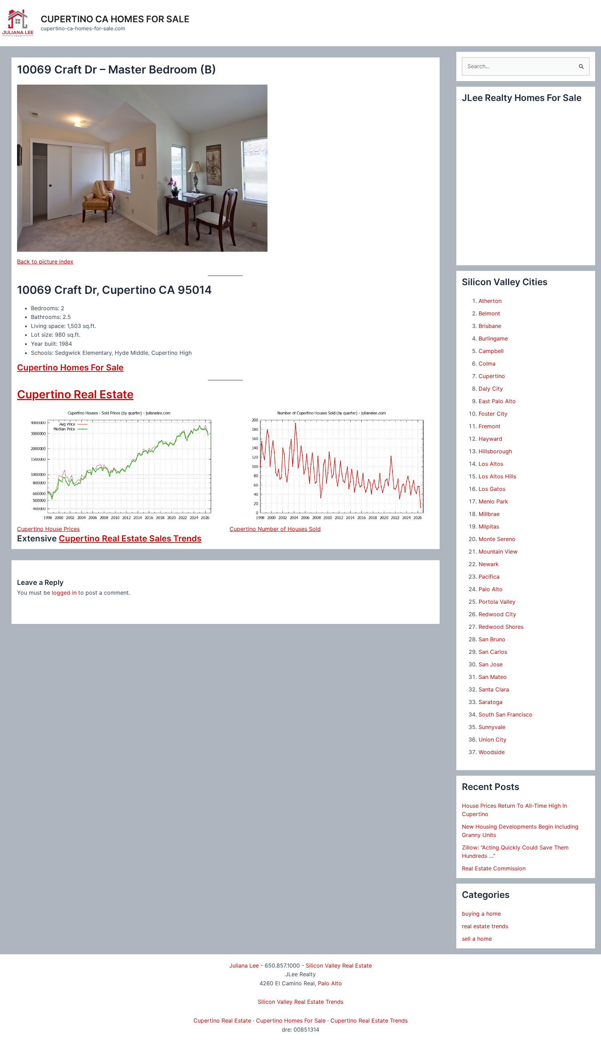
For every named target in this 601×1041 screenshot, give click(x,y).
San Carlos (493, 651)
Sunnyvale (492, 726)
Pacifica (489, 576)
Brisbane (490, 325)
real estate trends (485, 926)
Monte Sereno (497, 538)
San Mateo (493, 676)
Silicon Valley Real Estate (339, 965)
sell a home (477, 938)
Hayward (490, 438)
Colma (487, 363)
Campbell (491, 350)
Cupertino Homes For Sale (70, 367)
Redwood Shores (501, 626)
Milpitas (489, 526)
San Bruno (492, 639)
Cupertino (492, 376)
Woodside (492, 752)
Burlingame (493, 338)
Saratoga (491, 701)
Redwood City (497, 614)
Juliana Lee (244, 965)
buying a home (481, 913)
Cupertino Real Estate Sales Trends (130, 538)
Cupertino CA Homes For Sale (115, 19)
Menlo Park (493, 501)
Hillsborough (495, 451)
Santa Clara (494, 689)
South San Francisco (505, 714)
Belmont (489, 313)
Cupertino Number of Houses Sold (275, 528)
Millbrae (489, 513)
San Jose (491, 664)
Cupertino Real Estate (75, 394)
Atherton (490, 300)
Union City (492, 739)
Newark (489, 564)
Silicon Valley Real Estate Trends (300, 1001)
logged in (64, 592)
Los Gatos (492, 488)
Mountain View (498, 551)
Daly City (491, 388)
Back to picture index (45, 261)
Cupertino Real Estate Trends (369, 1020)
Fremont (489, 426)
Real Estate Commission (494, 868)
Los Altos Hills (497, 476)
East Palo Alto (497, 401)
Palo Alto (491, 589)
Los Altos (491, 463)
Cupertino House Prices (48, 528)
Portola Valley (497, 601)
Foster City (493, 413)
